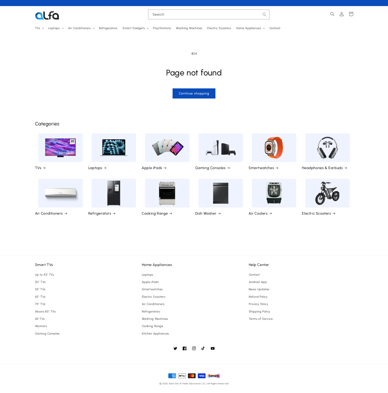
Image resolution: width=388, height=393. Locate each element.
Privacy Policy (258, 304)
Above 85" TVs (45, 311)
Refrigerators (99, 213)
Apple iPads (152, 168)
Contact (254, 274)
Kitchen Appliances (155, 333)
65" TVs (40, 297)
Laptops (95, 168)
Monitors (41, 326)
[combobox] (208, 14)
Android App (258, 282)
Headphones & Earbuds (322, 168)
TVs (38, 168)
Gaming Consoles (210, 168)
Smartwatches (261, 168)
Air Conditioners (49, 213)
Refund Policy (258, 297)
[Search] (264, 14)
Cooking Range (155, 213)
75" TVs (40, 304)
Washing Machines (155, 319)
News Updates (259, 289)
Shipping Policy (259, 311)
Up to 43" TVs (44, 274)
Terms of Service (261, 319)
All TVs (40, 319)
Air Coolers (258, 213)
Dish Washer (206, 213)
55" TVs (40, 289)
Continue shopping (194, 93)
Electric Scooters (316, 213)
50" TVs (40, 282)
